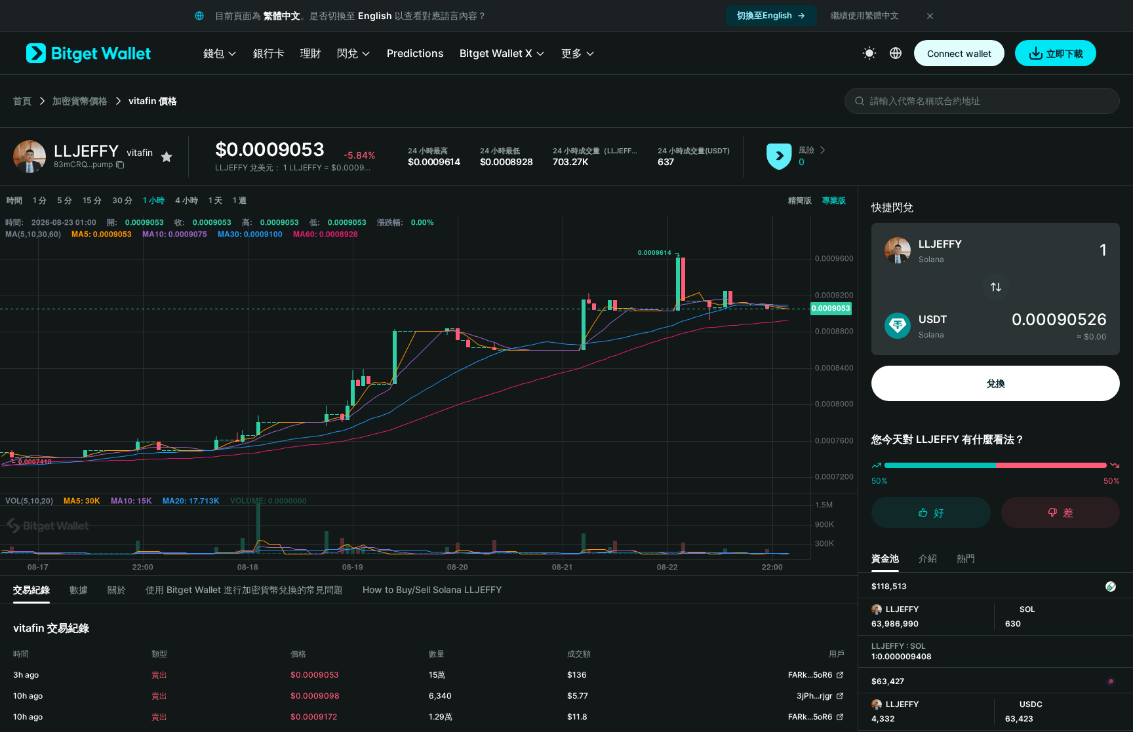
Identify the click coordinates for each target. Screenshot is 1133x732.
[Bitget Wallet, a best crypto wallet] (88, 53)
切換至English (764, 15)
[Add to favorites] (166, 156)
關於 (117, 589)
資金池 (885, 558)
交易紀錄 (31, 589)
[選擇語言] (896, 53)
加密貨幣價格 (80, 100)
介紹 (928, 558)
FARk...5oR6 (810, 675)
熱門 (966, 558)
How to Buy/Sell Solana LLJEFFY (432, 589)
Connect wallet (959, 53)
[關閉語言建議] (930, 16)
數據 (79, 589)
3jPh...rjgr (815, 696)
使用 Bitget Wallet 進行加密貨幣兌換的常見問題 (244, 589)
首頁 (22, 100)
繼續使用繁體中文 (865, 15)
